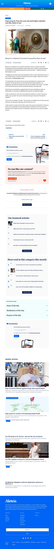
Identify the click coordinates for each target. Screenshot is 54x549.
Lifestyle (7, 517)
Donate (26, 8)
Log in (31, 199)
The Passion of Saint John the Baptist (31, 5)
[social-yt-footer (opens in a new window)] (23, 538)
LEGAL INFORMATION (25, 542)
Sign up (9, 159)
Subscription (22, 520)
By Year (36, 515)
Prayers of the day (14, 315)
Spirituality (7, 519)
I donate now (11, 178)
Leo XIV (8, 421)
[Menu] (8, 4)
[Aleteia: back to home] (27, 3)
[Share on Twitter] (43, 62)
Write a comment (27, 204)
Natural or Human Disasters (12, 398)
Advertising (22, 524)
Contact (38, 542)
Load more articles (27, 250)
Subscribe (12, 8)
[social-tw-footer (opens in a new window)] (28, 538)
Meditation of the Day (15, 311)
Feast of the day (13, 306)
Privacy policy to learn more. (27, 156)
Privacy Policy (43, 542)
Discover (7, 520)
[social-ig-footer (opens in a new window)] (30, 538)
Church (6, 15)
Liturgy (8, 443)
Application (22, 517)
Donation (22, 522)
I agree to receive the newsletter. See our (20, 156)
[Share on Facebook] (38, 62)
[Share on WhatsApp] (48, 62)
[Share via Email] (45, 62)
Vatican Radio (17, 78)
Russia (8, 466)
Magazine (22, 519)
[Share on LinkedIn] (41, 62)
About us (18, 542)
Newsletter (22, 515)
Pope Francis (9, 128)
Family (8, 364)
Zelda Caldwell (20, 25)
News (6, 515)
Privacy (13, 544)
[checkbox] (14, 333)
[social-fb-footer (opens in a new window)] (25, 538)
